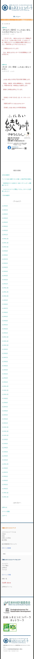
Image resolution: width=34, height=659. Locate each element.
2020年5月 (5, 476)
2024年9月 (5, 300)
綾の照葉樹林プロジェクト (9, 544)
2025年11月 (5, 243)
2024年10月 (5, 296)
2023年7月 (5, 357)
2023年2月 (5, 378)
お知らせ (4, 27)
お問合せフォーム (7, 586)
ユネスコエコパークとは (9, 532)
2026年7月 (5, 210)
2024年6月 (5, 312)
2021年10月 (5, 435)
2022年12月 (5, 386)
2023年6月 (5, 361)
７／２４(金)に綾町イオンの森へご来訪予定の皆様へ (17, 179)
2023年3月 (5, 374)
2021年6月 (5, 447)
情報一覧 (4, 578)
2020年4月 (5, 480)
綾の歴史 (4, 540)
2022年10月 (5, 394)
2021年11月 (5, 431)
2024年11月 (5, 292)
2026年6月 (5, 214)
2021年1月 (5, 460)
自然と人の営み (6, 538)
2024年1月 (5, 333)
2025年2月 (5, 279)
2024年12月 (5, 288)
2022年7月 (5, 406)
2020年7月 (5, 472)
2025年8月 (5, 255)
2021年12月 (5, 427)
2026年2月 (5, 230)
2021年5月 (5, 452)
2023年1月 (5, 382)
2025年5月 (5, 267)
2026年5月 (5, 218)
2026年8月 (5, 206)
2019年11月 (5, 497)
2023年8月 (5, 353)
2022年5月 (5, 411)
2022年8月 (5, 402)
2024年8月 (5, 304)
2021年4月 (5, 456)
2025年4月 (5, 271)
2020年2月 (5, 488)
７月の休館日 (6, 195)
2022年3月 (5, 415)
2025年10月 (5, 247)
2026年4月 (5, 222)
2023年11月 (5, 341)
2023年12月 (5, 337)
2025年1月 (5, 284)
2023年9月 (5, 349)
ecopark (12, 34)
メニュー (17, 16)
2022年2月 (5, 419)
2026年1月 (5, 234)
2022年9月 (5, 398)
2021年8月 (5, 443)
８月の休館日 (6, 175)
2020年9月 (5, 468)
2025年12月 (5, 238)
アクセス (4, 569)
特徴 (3, 536)
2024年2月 (5, 329)
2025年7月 (5, 259)
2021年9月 (5, 439)
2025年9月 (5, 251)
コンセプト (5, 563)
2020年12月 (5, 464)
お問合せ (4, 567)
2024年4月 (5, 320)
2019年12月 (5, 492)
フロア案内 (5, 565)
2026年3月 (5, 226)
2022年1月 (5, 423)
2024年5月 (5, 316)
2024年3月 (5, 324)
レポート (4, 515)
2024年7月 (5, 308)
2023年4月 (5, 370)
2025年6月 (5, 263)
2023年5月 (5, 365)
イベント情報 (6, 511)
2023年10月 (5, 345)
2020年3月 (5, 484)
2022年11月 (5, 390)
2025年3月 (5, 275)
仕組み (4, 534)
